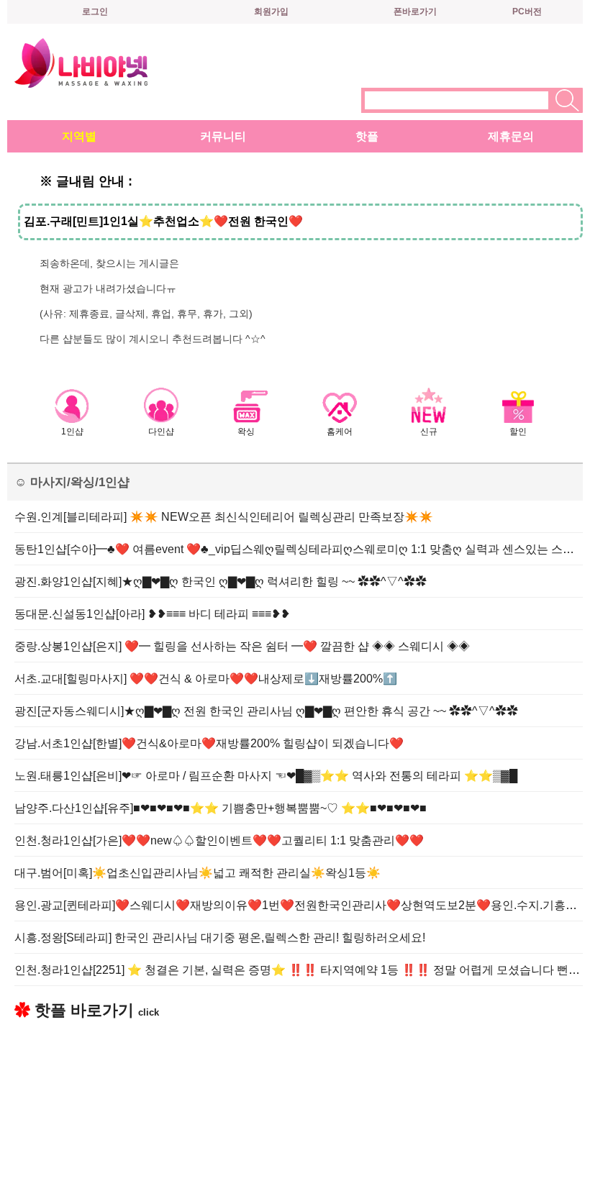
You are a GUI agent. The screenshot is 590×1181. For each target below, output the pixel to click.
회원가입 (271, 11)
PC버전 (527, 11)
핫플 (366, 136)
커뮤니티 (223, 136)
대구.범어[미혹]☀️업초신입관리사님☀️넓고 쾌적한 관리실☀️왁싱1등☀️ (197, 873)
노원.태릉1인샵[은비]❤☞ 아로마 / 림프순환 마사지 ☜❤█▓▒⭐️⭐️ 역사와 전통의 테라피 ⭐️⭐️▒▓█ (265, 776)
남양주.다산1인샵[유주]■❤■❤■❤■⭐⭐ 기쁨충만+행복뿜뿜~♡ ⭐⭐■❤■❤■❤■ (220, 808)
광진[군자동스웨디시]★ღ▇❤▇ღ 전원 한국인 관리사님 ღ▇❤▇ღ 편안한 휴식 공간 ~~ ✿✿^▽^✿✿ (266, 711)
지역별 (79, 136)
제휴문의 (511, 136)
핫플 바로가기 (86, 1010)
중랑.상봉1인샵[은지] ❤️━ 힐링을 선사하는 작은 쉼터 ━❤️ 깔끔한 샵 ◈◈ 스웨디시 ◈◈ (242, 646)
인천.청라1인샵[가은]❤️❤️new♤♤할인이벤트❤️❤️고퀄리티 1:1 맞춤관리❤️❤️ (219, 840)
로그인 (95, 11)
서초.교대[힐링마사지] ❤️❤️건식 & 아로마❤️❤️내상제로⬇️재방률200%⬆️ (205, 678)
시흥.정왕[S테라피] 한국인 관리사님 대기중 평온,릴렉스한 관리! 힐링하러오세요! (219, 937)
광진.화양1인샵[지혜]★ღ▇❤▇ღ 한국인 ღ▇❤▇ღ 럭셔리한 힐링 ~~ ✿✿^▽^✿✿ (220, 581)
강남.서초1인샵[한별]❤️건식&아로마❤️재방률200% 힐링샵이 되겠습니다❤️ (209, 743)
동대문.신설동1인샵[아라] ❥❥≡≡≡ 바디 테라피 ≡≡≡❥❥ (152, 614)
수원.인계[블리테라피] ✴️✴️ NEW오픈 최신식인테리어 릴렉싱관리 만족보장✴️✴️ (223, 517)
